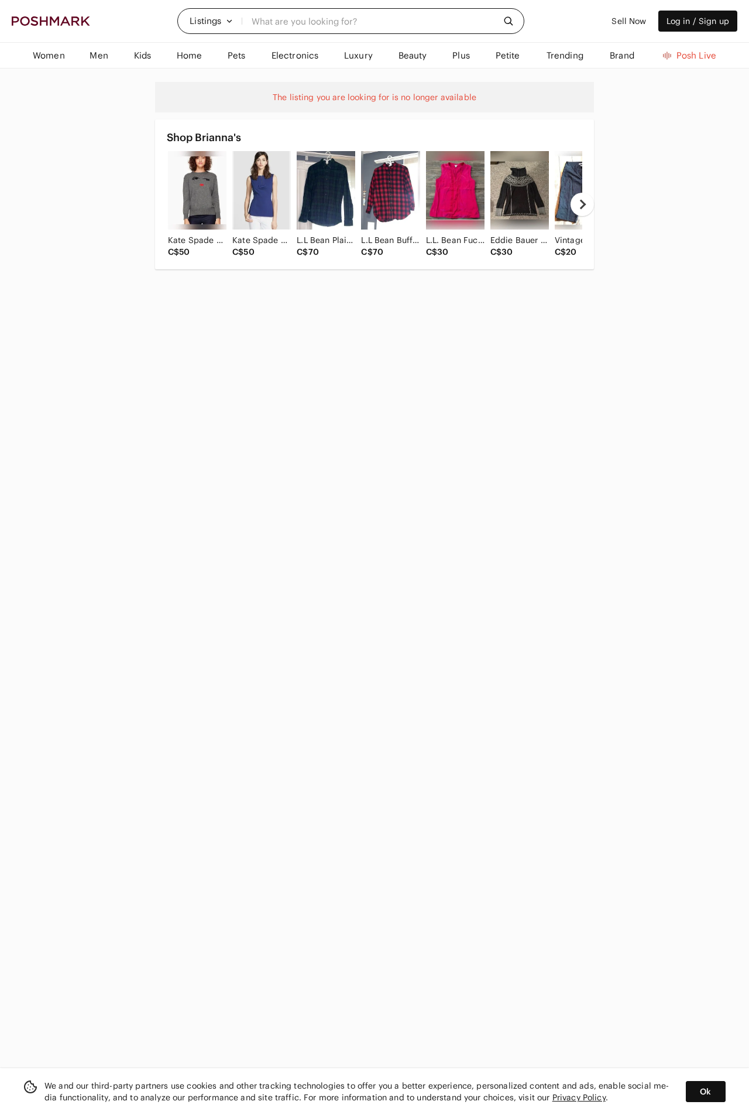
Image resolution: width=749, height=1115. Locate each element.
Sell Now (628, 21)
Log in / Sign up (697, 21)
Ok (705, 1091)
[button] (211, 21)
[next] (582, 204)
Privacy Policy (579, 1097)
